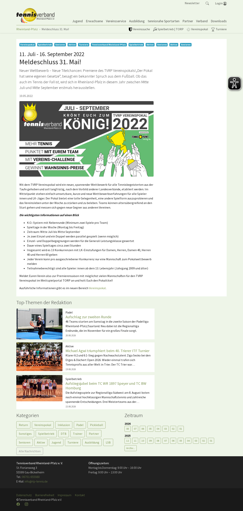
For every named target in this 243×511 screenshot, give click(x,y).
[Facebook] (18, 504)
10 (142, 440)
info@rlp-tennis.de (36, 481)
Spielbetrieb (46, 434)
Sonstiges (25, 434)
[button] (207, 3)
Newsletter (192, 3)
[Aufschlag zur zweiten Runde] (39, 323)
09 (150, 440)
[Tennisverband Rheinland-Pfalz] (35, 15)
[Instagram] (26, 504)
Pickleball (96, 425)
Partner (94, 434)
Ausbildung (92, 442)
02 (173, 428)
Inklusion (64, 425)
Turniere (72, 442)
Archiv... (130, 448)
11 (135, 440)
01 (180, 428)
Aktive (41, 442)
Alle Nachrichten (30, 451)
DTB (63, 434)
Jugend (56, 442)
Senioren (24, 442)
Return (23, 425)
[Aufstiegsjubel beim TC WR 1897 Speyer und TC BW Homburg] (39, 388)
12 (127, 440)
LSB (108, 442)
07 (135, 428)
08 (127, 428)
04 (158, 428)
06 (142, 428)
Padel (80, 425)
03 (165, 428)
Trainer (77, 434)
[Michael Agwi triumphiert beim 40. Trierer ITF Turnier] (39, 356)
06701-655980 (31, 477)
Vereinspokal (97, 288)
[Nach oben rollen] (235, 503)
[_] (86, 139)
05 (150, 428)
